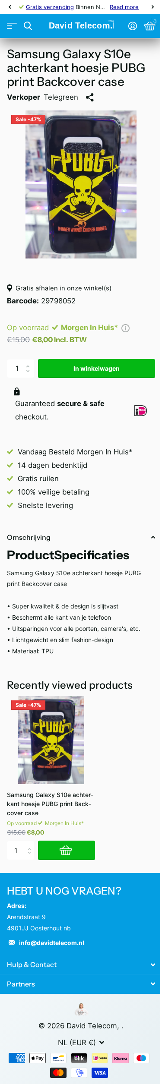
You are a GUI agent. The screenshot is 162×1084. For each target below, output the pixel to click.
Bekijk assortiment (12, 26)
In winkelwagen (96, 368)
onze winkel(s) (89, 288)
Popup (125, 327)
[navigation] (9, 7)
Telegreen (61, 97)
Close (81, 964)
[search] (28, 26)
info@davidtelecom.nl (51, 942)
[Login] (132, 26)
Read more (124, 6)
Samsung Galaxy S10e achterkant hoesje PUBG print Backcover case (50, 803)
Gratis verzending (50, 6)
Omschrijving (29, 537)
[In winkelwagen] (66, 850)
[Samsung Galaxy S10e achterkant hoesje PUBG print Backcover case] (51, 740)
